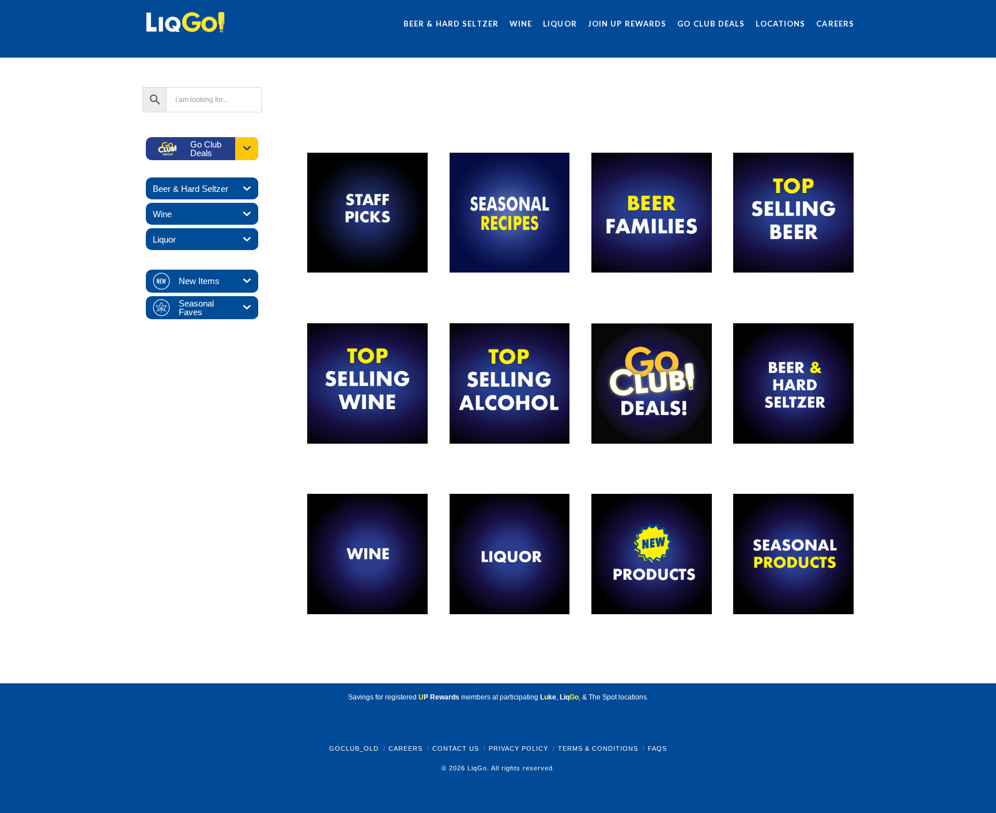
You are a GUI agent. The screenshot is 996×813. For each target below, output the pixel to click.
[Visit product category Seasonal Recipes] (509, 212)
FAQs (657, 748)
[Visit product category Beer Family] (651, 212)
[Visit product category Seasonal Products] (793, 554)
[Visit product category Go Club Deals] (651, 383)
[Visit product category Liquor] (509, 554)
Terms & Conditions (598, 748)
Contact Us (455, 748)
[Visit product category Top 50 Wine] (367, 383)
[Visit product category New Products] (651, 554)
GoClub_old (354, 748)
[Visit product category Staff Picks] (367, 212)
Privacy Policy (518, 748)
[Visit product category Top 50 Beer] (793, 212)
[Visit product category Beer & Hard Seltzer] (793, 383)
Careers (405, 748)
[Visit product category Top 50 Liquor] (509, 383)
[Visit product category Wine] (367, 554)
